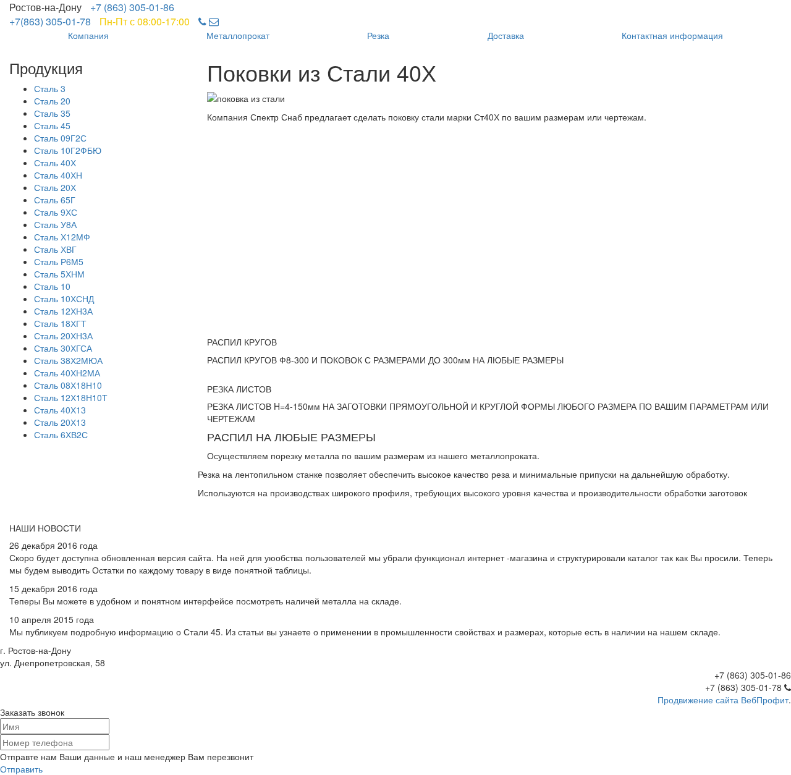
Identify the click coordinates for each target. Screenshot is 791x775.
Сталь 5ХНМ (59, 274)
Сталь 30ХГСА (63, 348)
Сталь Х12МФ (62, 237)
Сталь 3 (50, 88)
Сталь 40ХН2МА (67, 372)
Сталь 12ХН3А (63, 311)
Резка (378, 35)
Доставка (506, 35)
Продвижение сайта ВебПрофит (723, 699)
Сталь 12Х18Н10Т (71, 397)
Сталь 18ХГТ (60, 323)
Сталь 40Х (55, 162)
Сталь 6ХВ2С (61, 434)
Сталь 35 (52, 113)
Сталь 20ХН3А (63, 335)
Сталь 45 (52, 125)
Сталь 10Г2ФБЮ (67, 150)
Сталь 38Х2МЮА (68, 360)
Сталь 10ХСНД (64, 298)
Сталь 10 (52, 286)
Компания (88, 35)
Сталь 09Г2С (60, 138)
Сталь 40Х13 (60, 410)
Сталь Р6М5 (58, 261)
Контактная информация (672, 35)
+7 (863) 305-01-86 (132, 7)
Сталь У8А (55, 224)
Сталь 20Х (55, 187)
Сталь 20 (52, 101)
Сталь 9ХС (55, 212)
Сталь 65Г (54, 199)
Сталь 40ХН (58, 175)
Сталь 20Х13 (60, 422)
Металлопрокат (237, 35)
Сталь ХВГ (55, 249)
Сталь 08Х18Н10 (68, 385)
